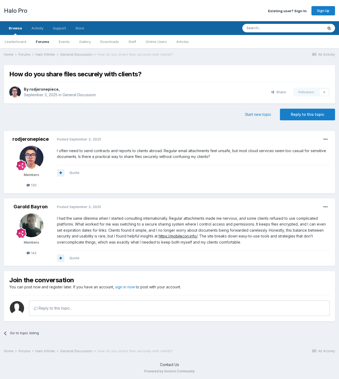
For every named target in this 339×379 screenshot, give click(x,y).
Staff (132, 41)
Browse (15, 28)
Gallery (85, 41)
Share (280, 92)
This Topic (308, 28)
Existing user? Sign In (287, 10)
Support (59, 28)
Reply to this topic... (55, 308)
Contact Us (169, 364)
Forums (42, 41)
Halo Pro (15, 10)
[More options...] (325, 139)
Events (64, 41)
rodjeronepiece (44, 89)
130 (33, 185)
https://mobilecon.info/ (178, 236)
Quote (74, 172)
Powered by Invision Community (169, 371)
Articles (182, 41)
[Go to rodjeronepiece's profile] (15, 92)
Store (79, 28)
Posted (79, 139)
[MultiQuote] (60, 173)
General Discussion (79, 94)
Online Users (156, 41)
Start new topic (258, 114)
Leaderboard (15, 41)
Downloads (109, 41)
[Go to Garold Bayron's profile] (31, 225)
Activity (37, 28)
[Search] (329, 28)
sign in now (125, 287)
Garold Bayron (31, 206)
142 (33, 253)
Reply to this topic (307, 114)
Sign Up (323, 10)
